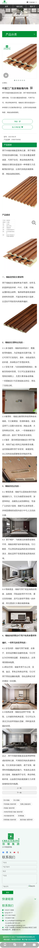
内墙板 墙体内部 (9, 808)
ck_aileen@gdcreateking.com (15, 925)
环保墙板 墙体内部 (10, 804)
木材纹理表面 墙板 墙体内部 (13, 812)
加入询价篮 (16, 127)
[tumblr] (18, 852)
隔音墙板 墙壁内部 (26, 820)
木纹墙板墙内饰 (9, 816)
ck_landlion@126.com (12, 923)
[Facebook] (3, 852)
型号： (6, 137)
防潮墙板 (21, 816)
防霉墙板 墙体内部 (10, 820)
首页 (6, 6)
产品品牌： (7, 139)
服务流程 (19, 6)
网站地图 (7, 939)
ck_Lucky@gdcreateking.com (15, 920)
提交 (7, 892)
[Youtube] (14, 852)
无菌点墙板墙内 (25, 804)
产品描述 (8, 144)
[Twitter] (11, 852)
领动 (13, 939)
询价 (16, 121)
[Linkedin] (7, 852)
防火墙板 (17, 800)
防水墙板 (7, 800)
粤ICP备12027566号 (29, 939)
